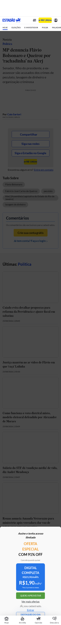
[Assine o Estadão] (45, 20)
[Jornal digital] (34, 20)
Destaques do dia (31, 614)
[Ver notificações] (55, 20)
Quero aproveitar (30, 595)
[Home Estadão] (11, 20)
